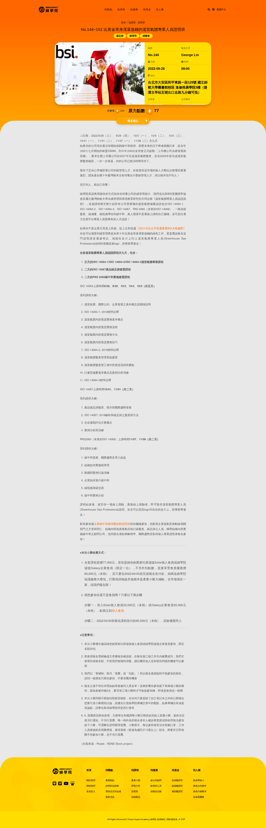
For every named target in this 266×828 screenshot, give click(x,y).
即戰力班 (135, 786)
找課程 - (137, 22)
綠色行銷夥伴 (199, 791)
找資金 (147, 9)
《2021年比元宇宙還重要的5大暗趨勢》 (161, 228)
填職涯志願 (156, 791)
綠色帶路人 (198, 780)
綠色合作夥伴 (199, 786)
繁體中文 (221, 9)
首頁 (123, 22)
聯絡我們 (90, 786)
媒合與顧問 (156, 780)
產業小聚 (135, 780)
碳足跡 (119, 36)
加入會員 (118, 610)
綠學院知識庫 (112, 786)
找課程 (121, 9)
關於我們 (90, 780)
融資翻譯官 (177, 786)
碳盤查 (146, 36)
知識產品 (135, 797)
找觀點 (108, 9)
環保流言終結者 (113, 791)
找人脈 (160, 9)
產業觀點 (110, 780)
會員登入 (90, 791)
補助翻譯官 (177, 791)
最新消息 (110, 797)
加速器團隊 (198, 797)
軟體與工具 (156, 786)
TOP (182, 819)
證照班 (134, 791)
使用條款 (161, 819)
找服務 (134, 9)
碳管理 (133, 36)
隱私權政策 (172, 819)
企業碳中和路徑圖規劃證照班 (112, 524)
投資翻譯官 (177, 780)
